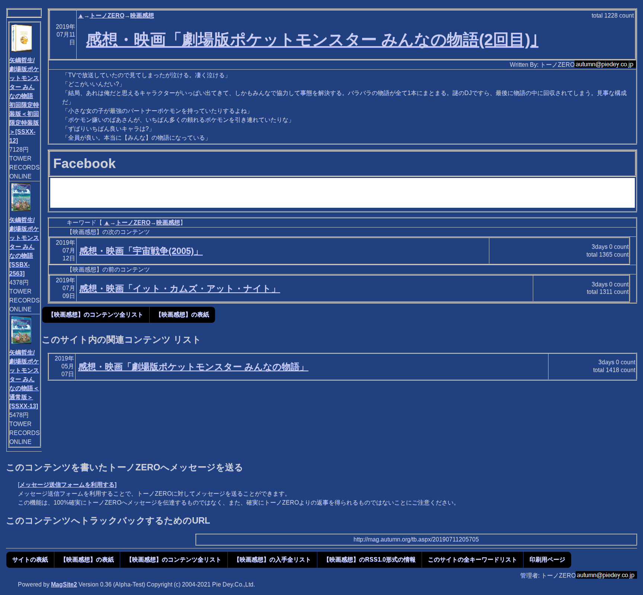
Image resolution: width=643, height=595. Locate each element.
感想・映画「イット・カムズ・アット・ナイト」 (179, 288)
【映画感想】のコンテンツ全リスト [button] (95, 314)
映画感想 (142, 15)
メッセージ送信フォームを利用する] (67, 484)
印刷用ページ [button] (547, 559)
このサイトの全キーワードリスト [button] (472, 559)
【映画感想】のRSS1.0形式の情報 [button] (369, 559)
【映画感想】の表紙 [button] (182, 314)
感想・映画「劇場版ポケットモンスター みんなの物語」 (193, 367)
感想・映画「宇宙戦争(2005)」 (141, 251)
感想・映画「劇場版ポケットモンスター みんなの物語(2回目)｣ (312, 39)
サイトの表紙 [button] (30, 559)
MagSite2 (64, 584)
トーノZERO (107, 15)
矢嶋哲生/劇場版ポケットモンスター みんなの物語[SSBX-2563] (24, 247)
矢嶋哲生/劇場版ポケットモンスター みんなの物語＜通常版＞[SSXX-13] (24, 379)
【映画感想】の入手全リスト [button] (272, 559)
